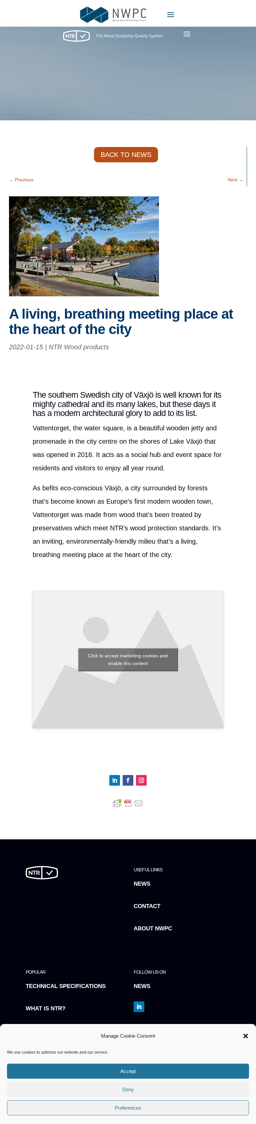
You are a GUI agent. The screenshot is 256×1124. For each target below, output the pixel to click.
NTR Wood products (79, 347)
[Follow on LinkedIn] (114, 780)
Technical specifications (66, 986)
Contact (147, 906)
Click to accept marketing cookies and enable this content (128, 659)
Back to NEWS (126, 154)
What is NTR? (45, 1008)
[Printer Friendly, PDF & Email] (128, 806)
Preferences (128, 1108)
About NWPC (153, 928)
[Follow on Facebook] (128, 780)
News (142, 884)
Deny (128, 1089)
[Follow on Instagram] (141, 780)
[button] (245, 1036)
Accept (128, 1071)
